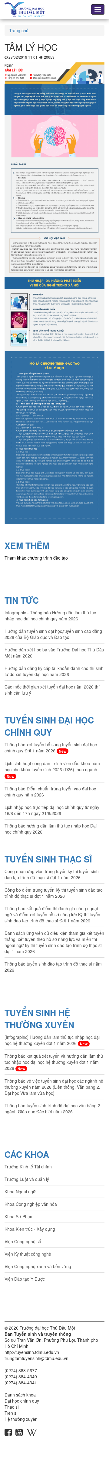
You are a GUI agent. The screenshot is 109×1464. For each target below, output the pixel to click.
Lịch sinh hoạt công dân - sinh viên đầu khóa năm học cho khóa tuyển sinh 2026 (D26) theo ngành (52, 769)
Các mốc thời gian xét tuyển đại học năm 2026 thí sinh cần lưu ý (52, 690)
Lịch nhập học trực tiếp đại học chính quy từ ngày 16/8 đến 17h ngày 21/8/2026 (52, 810)
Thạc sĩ (12, 1407)
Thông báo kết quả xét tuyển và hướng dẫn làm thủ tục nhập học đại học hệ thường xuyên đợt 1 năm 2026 (54, 1062)
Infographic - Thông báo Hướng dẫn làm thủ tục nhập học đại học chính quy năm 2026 (50, 615)
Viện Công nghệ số (23, 1241)
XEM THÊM (27, 545)
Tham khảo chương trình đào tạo (36, 558)
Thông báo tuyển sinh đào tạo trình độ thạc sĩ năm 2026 (53, 967)
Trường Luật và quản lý (27, 1179)
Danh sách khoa (20, 1395)
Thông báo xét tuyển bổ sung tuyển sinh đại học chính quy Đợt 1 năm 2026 (51, 747)
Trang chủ (18, 30)
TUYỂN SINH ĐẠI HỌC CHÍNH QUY (49, 726)
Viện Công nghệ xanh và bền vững (38, 1266)
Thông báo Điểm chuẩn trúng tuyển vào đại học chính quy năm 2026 (50, 792)
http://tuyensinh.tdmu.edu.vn (32, 1352)
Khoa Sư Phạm (19, 1216)
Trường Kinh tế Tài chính (28, 1167)
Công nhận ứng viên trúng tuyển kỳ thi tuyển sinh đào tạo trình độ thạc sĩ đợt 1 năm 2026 (52, 874)
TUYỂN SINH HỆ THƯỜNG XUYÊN (39, 1018)
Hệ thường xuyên (21, 1419)
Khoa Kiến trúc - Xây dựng (30, 1229)
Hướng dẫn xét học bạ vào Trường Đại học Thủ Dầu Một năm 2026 (54, 653)
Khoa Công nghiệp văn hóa (31, 1204)
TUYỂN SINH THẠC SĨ (48, 859)
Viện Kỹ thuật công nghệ (28, 1254)
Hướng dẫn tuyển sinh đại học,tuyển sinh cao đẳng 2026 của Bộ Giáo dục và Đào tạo (53, 634)
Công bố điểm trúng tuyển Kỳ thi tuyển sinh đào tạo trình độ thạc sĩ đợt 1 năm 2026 (54, 893)
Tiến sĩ (11, 1413)
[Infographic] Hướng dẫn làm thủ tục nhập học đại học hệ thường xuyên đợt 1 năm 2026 (52, 1040)
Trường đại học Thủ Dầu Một (47, 1328)
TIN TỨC (22, 600)
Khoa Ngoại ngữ (20, 1191)
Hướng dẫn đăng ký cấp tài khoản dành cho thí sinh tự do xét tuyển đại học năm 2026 (54, 671)
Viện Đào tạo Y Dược (25, 1279)
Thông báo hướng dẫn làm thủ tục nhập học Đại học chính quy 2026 (51, 829)
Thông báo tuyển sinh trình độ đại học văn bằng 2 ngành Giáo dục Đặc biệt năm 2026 (52, 1108)
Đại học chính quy (22, 1401)
